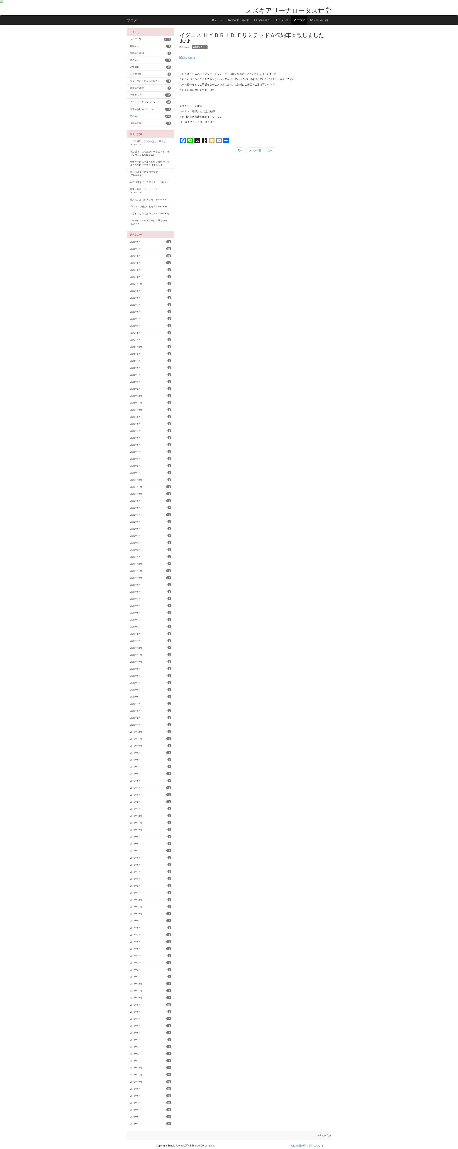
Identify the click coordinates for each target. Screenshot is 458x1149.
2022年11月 (150, 486)
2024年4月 (150, 374)
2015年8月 (150, 1095)
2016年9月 (150, 1004)
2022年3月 (150, 542)
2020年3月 (150, 710)
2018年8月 (150, 843)
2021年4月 (150, 619)
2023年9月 (150, 416)
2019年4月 (150, 787)
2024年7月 (150, 360)
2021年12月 (150, 563)
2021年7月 (150, 598)
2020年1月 (150, 724)
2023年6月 (150, 437)
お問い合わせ (320, 20)
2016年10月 (150, 997)
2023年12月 (150, 395)
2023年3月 (150, 458)
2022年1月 (150, 556)
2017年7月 (150, 934)
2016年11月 (150, 990)
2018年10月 (150, 829)
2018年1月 (150, 892)
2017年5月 (150, 948)
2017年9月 (150, 920)
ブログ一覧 (255, 150)
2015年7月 (150, 1102)
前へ (240, 150)
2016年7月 (150, 1018)
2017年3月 (150, 962)
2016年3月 (150, 1046)
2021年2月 (150, 633)
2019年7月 (150, 766)
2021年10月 (150, 577)
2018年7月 (150, 850)
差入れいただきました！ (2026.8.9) (148, 199)
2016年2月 (150, 1053)
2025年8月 (150, 297)
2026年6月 (150, 255)
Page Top (325, 1135)
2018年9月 (150, 836)
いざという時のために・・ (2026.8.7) (149, 213)
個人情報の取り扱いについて (307, 1145)
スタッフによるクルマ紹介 (150, 81)
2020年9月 (150, 668)
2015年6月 (150, 1109)
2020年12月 (150, 647)
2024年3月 (150, 381)
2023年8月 (150, 423)
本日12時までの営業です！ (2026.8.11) (150, 182)
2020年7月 (150, 682)
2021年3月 (150, 626)
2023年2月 (150, 465)
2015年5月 (150, 1116)
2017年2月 (150, 969)
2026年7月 (150, 248)
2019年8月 (150, 759)
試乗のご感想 (150, 88)
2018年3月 (150, 878)
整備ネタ (150, 60)
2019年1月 (150, 808)
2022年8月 (150, 507)
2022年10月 (150, 493)
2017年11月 (150, 906)
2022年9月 (150, 500)
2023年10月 (150, 409)
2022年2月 (150, 549)
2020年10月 (150, 661)
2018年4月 (150, 871)
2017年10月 (150, 913)
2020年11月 (150, 654)
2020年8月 (150, 675)
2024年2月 (150, 388)
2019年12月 (150, 731)
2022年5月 (150, 528)
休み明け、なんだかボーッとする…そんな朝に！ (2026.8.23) (149, 153)
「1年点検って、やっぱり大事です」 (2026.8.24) (149, 142)
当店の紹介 (263, 20)
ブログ (300, 20)
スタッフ (283, 20)
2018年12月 (150, 815)
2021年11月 (150, 570)
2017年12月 (150, 899)
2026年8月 (150, 241)
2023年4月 (150, 451)
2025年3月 (150, 325)
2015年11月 (150, 1074)
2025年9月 (150, 290)
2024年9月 (150, 353)
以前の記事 (150, 123)
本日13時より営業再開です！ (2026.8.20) (145, 173)
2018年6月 (150, 857)
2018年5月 (150, 864)
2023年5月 (150, 444)
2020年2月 (150, 717)
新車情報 (150, 67)
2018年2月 (150, 885)
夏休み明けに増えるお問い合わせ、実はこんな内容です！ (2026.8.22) (149, 163)
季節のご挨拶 (150, 53)
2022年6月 (150, 521)
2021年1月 (150, 640)
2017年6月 (150, 941)
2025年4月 (150, 318)
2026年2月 (150, 276)
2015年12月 (150, 1067)
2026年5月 (150, 262)
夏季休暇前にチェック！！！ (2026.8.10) (145, 190)
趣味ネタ (150, 46)
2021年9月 (150, 584)
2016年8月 (150, 1011)
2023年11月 (150, 402)
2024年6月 (150, 367)
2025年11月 (150, 283)
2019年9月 (150, 752)
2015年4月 (150, 1123)
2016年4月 (150, 1039)
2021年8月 (150, 591)
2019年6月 (150, 773)
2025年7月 (150, 304)
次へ (269, 150)
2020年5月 (150, 696)
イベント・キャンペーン (150, 102)
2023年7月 (150, 430)
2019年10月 (150, 745)
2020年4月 (150, 703)
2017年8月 (150, 927)
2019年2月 (150, 801)
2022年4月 (150, 535)
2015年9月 (150, 1088)
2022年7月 (150, 514)
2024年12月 (150, 346)
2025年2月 (150, 332)
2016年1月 (150, 1060)
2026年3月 (150, 269)
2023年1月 (150, 472)
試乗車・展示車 (240, 20)
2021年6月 (150, 605)
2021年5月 (150, 612)
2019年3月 (150, 794)
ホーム (218, 20)
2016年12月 (150, 983)
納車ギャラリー (150, 95)
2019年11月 (150, 738)
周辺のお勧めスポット (150, 109)
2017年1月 (150, 976)
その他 (150, 116)
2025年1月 (150, 339)
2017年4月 (150, 955)
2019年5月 (150, 780)
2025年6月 (150, 311)
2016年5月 (150, 1032)
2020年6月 (150, 689)
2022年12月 (150, 479)
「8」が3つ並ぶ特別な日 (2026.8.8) (148, 206)
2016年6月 (150, 1025)
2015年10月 (150, 1081)
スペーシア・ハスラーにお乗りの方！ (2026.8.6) (149, 222)
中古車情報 (150, 74)
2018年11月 (150, 822)
